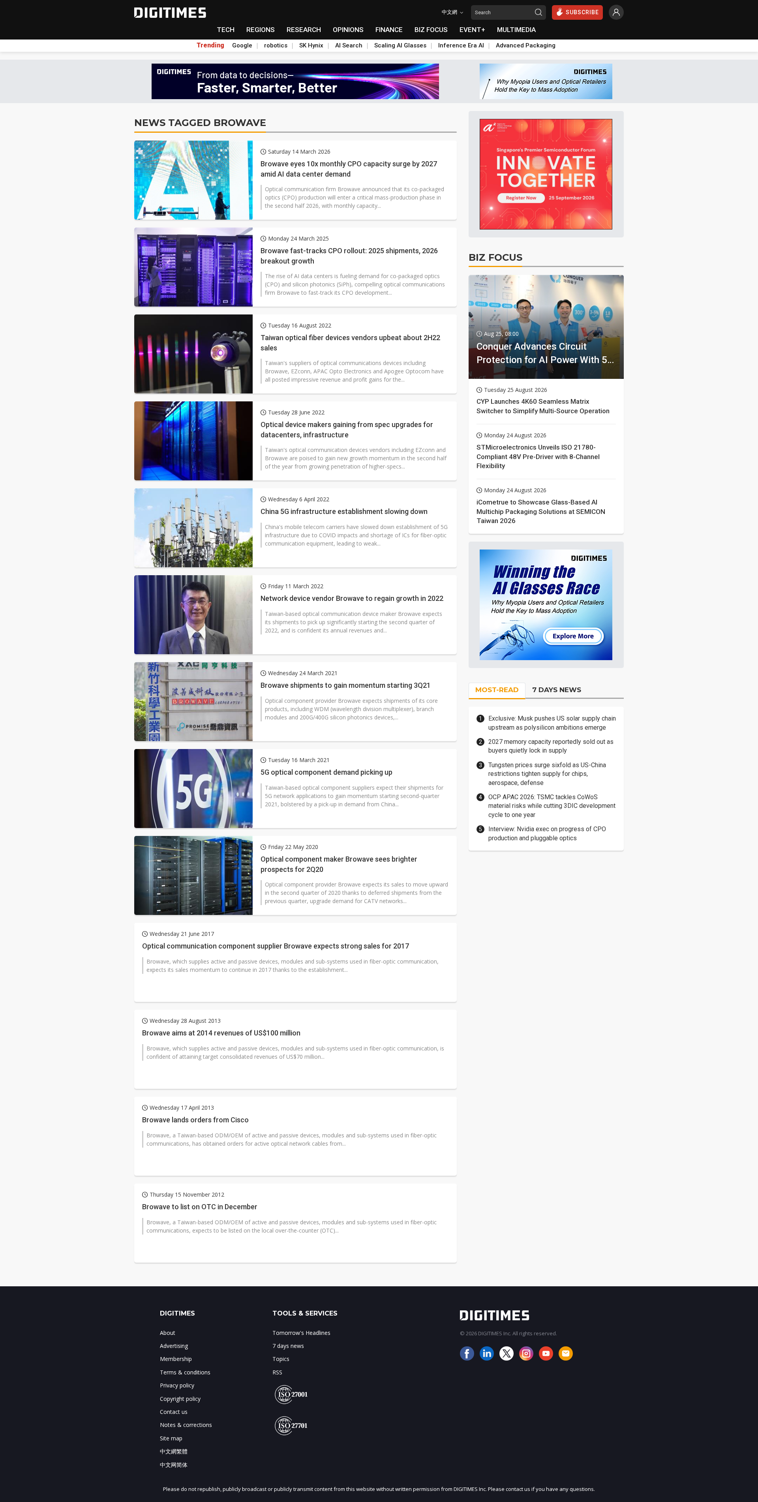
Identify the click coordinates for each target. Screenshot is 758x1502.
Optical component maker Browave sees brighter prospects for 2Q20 (339, 864)
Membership (176, 1359)
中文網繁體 (174, 1451)
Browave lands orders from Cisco (195, 1120)
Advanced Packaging (525, 45)
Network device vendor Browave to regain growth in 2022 (352, 598)
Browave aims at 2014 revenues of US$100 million (221, 1033)
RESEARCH (304, 30)
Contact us (174, 1411)
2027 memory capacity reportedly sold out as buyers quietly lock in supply (551, 746)
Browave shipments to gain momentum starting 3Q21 (346, 685)
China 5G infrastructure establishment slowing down (344, 511)
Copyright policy (180, 1398)
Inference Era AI (461, 45)
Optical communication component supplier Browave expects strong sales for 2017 (275, 946)
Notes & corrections (186, 1425)
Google (242, 45)
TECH (226, 30)
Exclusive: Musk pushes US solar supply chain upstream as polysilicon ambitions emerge (552, 723)
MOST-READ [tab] (497, 690)
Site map (171, 1438)
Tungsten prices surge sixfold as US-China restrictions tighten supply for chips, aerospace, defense (547, 774)
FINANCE (389, 30)
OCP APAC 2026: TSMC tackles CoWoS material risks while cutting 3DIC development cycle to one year (551, 806)
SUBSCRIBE (582, 12)
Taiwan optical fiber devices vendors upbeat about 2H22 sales (350, 342)
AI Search (348, 45)
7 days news (288, 1346)
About (167, 1332)
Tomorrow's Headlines (301, 1332)
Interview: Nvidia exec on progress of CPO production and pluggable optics (547, 833)
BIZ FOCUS (431, 30)
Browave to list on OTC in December (199, 1207)
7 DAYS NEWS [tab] (556, 690)
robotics (275, 45)
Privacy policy (177, 1385)
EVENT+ (472, 30)
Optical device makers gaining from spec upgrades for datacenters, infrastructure (347, 429)
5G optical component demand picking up (326, 772)
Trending (210, 45)
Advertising (174, 1346)
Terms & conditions (185, 1372)
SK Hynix (311, 45)
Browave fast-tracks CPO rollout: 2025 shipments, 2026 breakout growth (349, 256)
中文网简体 (174, 1464)
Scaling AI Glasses (400, 45)
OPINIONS (348, 30)
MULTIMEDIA (516, 30)
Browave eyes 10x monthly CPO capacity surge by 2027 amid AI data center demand (349, 169)
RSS (277, 1372)
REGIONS (260, 30)
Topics (280, 1359)
